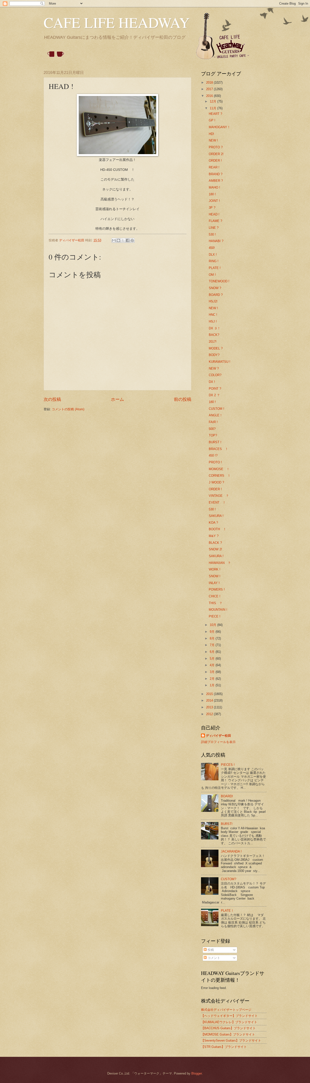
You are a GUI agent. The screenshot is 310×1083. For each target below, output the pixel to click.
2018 (210, 82)
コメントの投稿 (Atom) (68, 409)
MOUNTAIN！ (218, 609)
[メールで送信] (113, 240)
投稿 (210, 950)
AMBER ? (216, 180)
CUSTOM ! (216, 409)
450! (212, 248)
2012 (210, 714)
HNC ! (213, 314)
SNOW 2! (215, 549)
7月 (213, 645)
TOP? (213, 435)
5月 (213, 658)
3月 (213, 672)
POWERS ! (217, 589)
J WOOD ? (216, 482)
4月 (213, 665)
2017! (213, 341)
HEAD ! (214, 214)
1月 (213, 685)
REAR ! (214, 167)
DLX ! (213, 254)
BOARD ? (216, 295)
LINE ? (213, 227)
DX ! (212, 382)
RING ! (213, 261)
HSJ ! (213, 321)
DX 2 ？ (214, 395)
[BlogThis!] (118, 240)
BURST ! (215, 442)
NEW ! (213, 140)
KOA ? (213, 522)
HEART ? (215, 114)
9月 (213, 631)
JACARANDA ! (231, 851)
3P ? (212, 207)
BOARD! (227, 796)
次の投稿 (52, 399)
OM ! (212, 275)
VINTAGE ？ (219, 496)
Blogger (196, 1073)
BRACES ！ (218, 449)
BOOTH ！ (217, 529)
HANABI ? (216, 241)
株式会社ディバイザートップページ (226, 1010)
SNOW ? (215, 288)
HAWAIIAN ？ (220, 563)
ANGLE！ (216, 415)
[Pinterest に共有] (132, 240)
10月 (213, 625)
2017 (210, 89)
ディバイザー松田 (218, 735)
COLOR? (215, 375)
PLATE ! (215, 268)
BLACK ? (215, 543)
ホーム (117, 399)
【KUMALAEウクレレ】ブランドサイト (229, 1022)
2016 (210, 96)
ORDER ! (215, 160)
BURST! (226, 824)
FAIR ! (213, 422)
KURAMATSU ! (219, 362)
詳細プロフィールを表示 (218, 742)
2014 (210, 700)
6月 (213, 652)
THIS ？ (215, 603)
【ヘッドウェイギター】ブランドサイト (229, 1016)
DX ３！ (214, 328)
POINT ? (215, 388)
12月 (213, 101)
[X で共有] (123, 240)
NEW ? (214, 368)
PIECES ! (228, 765)
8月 (213, 638)
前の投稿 (182, 399)
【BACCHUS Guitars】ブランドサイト (228, 1028)
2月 (213, 678)
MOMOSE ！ (219, 469)
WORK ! (214, 569)
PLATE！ (227, 910)
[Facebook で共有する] (127, 240)
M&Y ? (213, 536)
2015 (210, 694)
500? (212, 429)
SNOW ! (214, 576)
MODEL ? (216, 348)
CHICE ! (214, 596)
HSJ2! (213, 301)
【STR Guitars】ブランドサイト (224, 1047)
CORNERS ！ (220, 475)
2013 (210, 707)
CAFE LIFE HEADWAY (117, 22)
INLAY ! (214, 583)
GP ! (212, 120)
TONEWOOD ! (219, 281)
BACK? (214, 335)
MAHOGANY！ (219, 127)
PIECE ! (214, 616)
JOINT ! (214, 201)
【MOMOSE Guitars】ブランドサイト (228, 1034)
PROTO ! (215, 462)
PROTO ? (216, 147)
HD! (211, 134)
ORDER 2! (216, 154)
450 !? (213, 455)
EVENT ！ (217, 502)
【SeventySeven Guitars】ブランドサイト (231, 1040)
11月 (213, 108)
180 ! (212, 194)
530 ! (212, 234)
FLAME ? (215, 221)
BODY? (214, 355)
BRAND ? (215, 174)
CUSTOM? (228, 879)
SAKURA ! (216, 516)
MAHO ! (214, 187)
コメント (213, 958)
